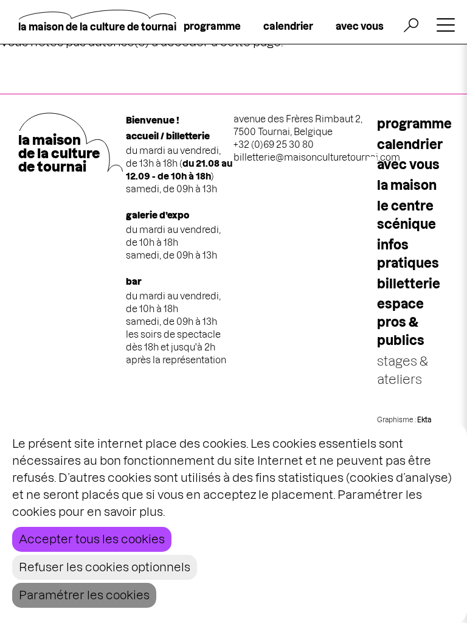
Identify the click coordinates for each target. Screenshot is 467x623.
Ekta (424, 419)
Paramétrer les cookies (84, 595)
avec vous (360, 26)
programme (212, 26)
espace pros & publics (400, 322)
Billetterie (408, 284)
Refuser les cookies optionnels (104, 567)
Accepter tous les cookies (92, 539)
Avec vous (408, 165)
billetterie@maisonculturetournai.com (317, 157)
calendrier (288, 26)
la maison (407, 185)
